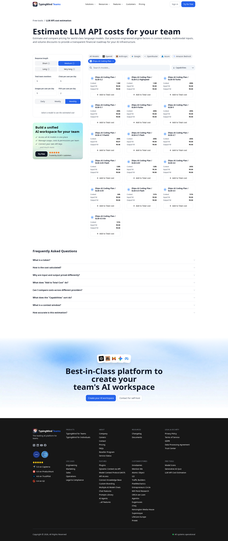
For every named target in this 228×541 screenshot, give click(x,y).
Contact (102, 441)
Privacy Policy (171, 433)
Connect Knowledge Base (110, 480)
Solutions (89, 4)
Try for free (188, 4)
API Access (103, 476)
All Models (94, 56)
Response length (41, 58)
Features (117, 4)
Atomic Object (138, 472)
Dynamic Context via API (109, 469)
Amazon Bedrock (183, 56)
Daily (43, 101)
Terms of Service (172, 437)
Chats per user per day (67, 76)
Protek (134, 520)
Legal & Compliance (75, 480)
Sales (68, 472)
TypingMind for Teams (76, 433)
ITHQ (134, 506)
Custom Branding (107, 483)
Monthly (73, 101)
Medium (68, 63)
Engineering (71, 465)
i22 (133, 476)
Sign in (175, 4)
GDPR (167, 441)
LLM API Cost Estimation (175, 472)
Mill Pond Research (140, 491)
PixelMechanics (139, 483)
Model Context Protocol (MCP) (112, 472)
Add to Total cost (106, 94)
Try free (41, 154)
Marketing (70, 469)
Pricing (142, 4)
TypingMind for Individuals (78, 437)
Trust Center (170, 448)
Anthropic (123, 56)
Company (103, 433)
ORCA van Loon (138, 494)
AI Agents (103, 498)
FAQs (101, 448)
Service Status (105, 455)
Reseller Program (106, 452)
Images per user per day (44, 88)
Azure (167, 56)
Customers (131, 4)
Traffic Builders (138, 480)
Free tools (38, 20)
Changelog (137, 433)
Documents (137, 437)
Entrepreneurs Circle (141, 487)
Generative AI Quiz (173, 469)
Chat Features (105, 491)
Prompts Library (106, 494)
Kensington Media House (143, 509)
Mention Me (137, 469)
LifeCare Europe (139, 517)
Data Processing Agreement (177, 444)
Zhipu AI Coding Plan (102, 61)
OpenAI (109, 56)
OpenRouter (152, 56)
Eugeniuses (137, 502)
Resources (103, 4)
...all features (105, 502)
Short (44, 63)
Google (137, 56)
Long (45, 69)
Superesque (137, 513)
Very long (68, 69)
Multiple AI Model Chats (109, 487)
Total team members (43, 76)
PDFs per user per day (67, 88)
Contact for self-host (130, 398)
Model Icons (170, 465)
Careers (102, 437)
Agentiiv (135, 498)
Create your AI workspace (101, 398)
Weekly (58, 101)
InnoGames (137, 465)
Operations (71, 476)
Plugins (102, 465)
